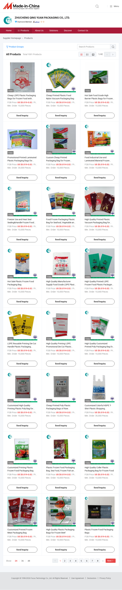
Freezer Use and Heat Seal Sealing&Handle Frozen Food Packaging (20, 222)
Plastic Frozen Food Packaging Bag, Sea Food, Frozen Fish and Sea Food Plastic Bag (60, 470)
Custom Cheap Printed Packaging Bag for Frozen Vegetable (58, 160)
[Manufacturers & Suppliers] (21, 5)
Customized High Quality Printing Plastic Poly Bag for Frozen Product (20, 408)
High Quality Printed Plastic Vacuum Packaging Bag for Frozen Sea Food (97, 222)
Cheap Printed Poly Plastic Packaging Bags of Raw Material (58, 408)
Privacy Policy (105, 578)
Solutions (53, 30)
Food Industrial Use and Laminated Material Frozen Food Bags (97, 160)
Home (8, 30)
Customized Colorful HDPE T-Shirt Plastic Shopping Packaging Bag (98, 408)
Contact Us (83, 30)
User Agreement (77, 578)
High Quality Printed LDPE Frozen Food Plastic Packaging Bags (99, 284)
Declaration (91, 578)
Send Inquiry (22, 115)
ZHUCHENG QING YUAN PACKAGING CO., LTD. (42, 17)
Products (25, 30)
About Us (39, 30)
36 (22, 560)
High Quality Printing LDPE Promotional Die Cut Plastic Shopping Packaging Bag (58, 346)
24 (16, 561)
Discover (68, 30)
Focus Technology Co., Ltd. (42, 578)
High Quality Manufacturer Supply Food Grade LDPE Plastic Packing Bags (61, 284)
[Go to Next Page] (113, 54)
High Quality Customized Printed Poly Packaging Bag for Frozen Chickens (99, 346)
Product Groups (16, 46)
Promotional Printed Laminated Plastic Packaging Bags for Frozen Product (21, 160)
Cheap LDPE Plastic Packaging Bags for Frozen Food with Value (21, 98)
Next (109, 560)
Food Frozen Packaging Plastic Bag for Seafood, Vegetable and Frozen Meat (60, 222)
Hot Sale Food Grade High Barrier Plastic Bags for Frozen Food (99, 98)
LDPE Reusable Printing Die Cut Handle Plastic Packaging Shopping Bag (21, 346)
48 (29, 560)
